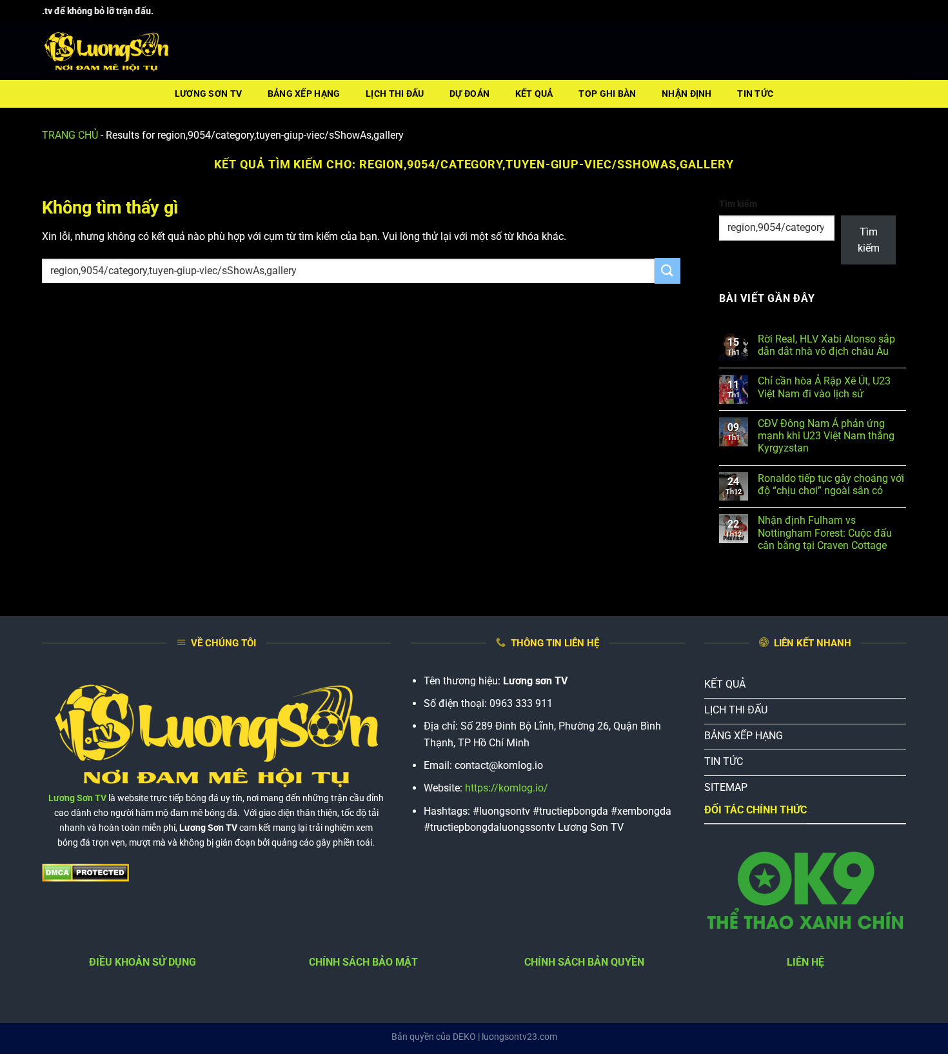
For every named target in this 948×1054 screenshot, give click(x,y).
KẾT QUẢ (534, 93)
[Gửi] (667, 270)
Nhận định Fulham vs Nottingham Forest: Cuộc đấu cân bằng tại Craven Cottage (825, 532)
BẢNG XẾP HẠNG (304, 93)
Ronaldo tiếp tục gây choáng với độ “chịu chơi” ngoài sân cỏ (831, 484)
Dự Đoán (469, 93)
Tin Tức (755, 93)
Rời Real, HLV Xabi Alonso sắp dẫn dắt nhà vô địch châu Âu (826, 345)
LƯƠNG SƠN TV (208, 93)
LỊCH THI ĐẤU (395, 93)
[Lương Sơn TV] (106, 51)
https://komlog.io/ (506, 788)
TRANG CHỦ (70, 135)
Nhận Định (687, 93)
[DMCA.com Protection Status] (85, 872)
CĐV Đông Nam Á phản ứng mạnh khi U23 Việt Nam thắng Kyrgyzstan (826, 435)
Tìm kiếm (738, 204)
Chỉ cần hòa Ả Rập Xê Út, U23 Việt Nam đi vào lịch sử (824, 387)
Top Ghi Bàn (607, 93)
